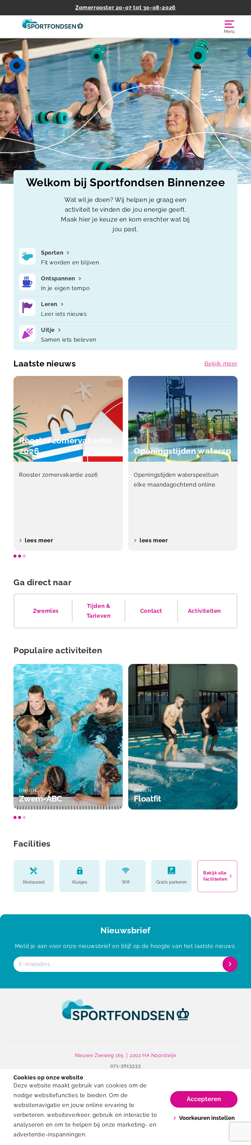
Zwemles (46, 611)
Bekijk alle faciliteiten (215, 875)
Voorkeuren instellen (207, 1118)
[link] (125, 1015)
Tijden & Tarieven (99, 611)
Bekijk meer (221, 363)
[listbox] (125, 463)
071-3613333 (125, 1066)
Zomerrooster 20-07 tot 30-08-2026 (125, 7)
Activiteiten (204, 611)
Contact (151, 611)
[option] (68, 463)
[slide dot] (15, 556)
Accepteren (204, 1099)
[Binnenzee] (69, 26)
